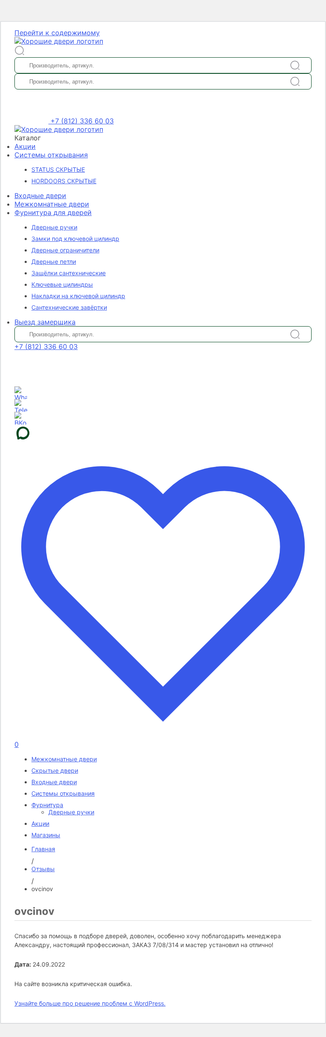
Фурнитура (47, 804)
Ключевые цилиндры (62, 284)
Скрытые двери (54, 770)
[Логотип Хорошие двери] (58, 41)
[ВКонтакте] (20, 418)
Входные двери (40, 195)
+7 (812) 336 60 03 (82, 121)
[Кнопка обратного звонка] (32, 121)
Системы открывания (51, 155)
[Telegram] (20, 405)
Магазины (45, 835)
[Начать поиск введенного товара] (295, 65)
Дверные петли (53, 261)
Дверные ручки (54, 227)
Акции (25, 146)
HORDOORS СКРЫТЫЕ (63, 180)
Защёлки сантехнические (68, 273)
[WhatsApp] (20, 392)
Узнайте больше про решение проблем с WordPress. (90, 1003)
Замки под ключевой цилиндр (75, 238)
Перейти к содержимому (57, 32)
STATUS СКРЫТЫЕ (58, 169)
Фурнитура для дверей (53, 212)
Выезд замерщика (45, 322)
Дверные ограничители (65, 250)
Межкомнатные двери (51, 204)
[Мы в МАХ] (163, 433)
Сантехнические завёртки (69, 307)
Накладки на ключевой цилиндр (78, 295)
